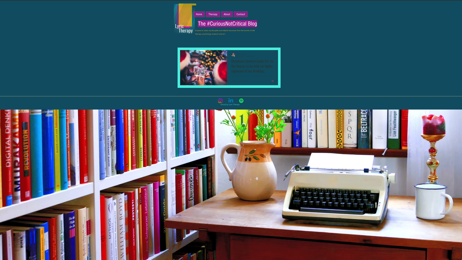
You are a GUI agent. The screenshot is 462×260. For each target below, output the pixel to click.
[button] (275, 43)
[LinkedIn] (231, 101)
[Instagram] (220, 101)
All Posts (184, 42)
